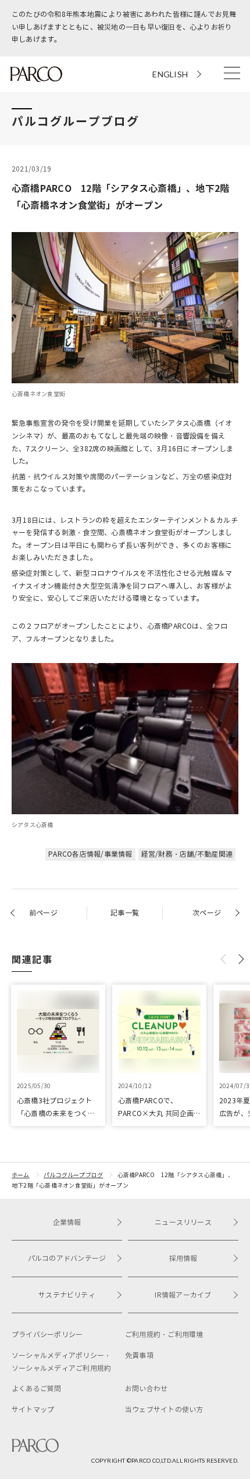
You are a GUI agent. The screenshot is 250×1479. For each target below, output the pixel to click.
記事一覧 (124, 912)
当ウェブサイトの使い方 (164, 1409)
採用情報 (183, 1258)
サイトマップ (33, 1409)
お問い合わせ (146, 1388)
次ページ (206, 912)
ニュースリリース (183, 1222)
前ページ (43, 912)
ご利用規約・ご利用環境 (164, 1334)
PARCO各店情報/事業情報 (90, 854)
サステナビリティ (66, 1295)
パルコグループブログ (73, 1175)
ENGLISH (170, 74)
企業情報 (67, 1222)
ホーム (21, 1175)
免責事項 (139, 1355)
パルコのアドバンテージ (67, 1258)
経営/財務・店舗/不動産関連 (187, 854)
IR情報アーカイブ (183, 1295)
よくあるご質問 (37, 1388)
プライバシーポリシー (47, 1334)
